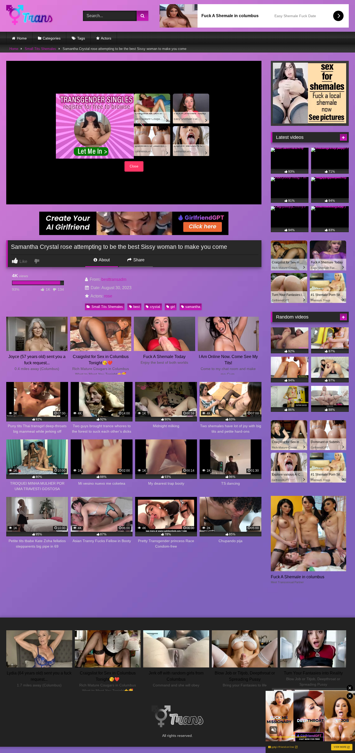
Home (22, 38)
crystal (155, 307)
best (136, 307)
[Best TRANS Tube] (29, 16)
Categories (52, 38)
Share (138, 260)
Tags (81, 38)
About (104, 260)
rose (108, 296)
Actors (106, 38)
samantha (192, 307)
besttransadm (113, 279)
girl (172, 307)
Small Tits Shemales (40, 49)
